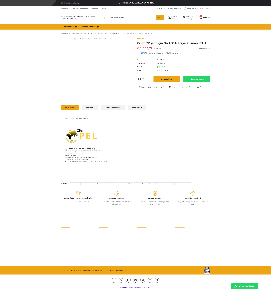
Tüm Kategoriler (143, 253)
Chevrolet (140, 231)
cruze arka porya (88, 184)
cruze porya (75, 184)
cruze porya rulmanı (183, 184)
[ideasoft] (124, 287)
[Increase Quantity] (148, 79)
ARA (160, 18)
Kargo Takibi (65, 245)
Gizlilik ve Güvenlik (106, 236)
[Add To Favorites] (144, 87)
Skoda (139, 245)
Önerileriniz (137, 108)
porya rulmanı (168, 184)
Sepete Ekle (166, 79)
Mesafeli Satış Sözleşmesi (108, 231)
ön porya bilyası (140, 184)
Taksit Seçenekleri (112, 108)
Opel (139, 236)
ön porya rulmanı (154, 184)
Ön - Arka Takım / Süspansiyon (167, 60)
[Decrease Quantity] (139, 79)
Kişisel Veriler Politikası (107, 245)
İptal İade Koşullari (105, 240)
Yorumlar (89, 108)
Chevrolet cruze (102, 184)
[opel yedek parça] (82, 136)
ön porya (113, 184)
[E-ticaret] (135, 287)
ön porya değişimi (125, 184)
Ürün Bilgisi (69, 108)
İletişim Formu (66, 236)
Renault (140, 240)
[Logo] (78, 17)
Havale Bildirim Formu (69, 240)
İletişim (63, 231)
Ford (139, 249)
